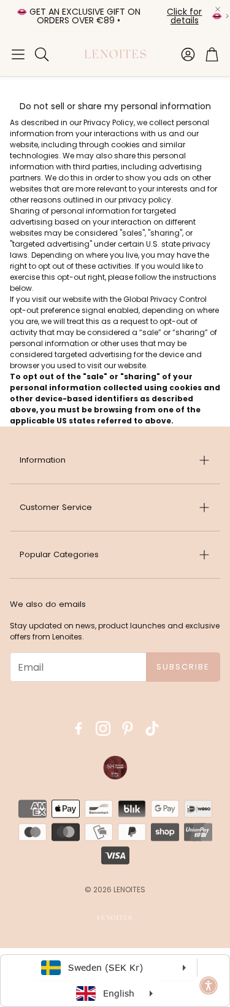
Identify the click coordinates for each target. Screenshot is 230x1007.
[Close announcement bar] (218, 9)
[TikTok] (152, 728)
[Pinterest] (127, 728)
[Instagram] (103, 728)
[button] (18, 54)
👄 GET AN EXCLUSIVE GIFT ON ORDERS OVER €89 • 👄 (119, 16)
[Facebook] (78, 728)
